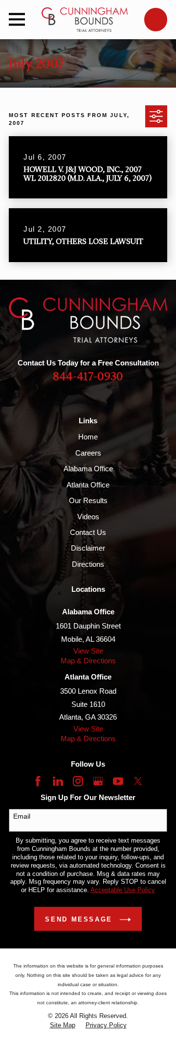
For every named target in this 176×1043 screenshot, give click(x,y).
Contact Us (88, 532)
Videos (88, 516)
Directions (88, 564)
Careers (88, 453)
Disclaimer (88, 548)
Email (21, 816)
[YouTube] (118, 781)
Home (88, 437)
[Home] (85, 19)
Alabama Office (88, 468)
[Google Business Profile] (98, 781)
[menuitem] (62, 1025)
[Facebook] (38, 781)
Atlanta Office (88, 485)
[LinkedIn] (58, 781)
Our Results (88, 500)
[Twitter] (138, 781)
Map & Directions (88, 660)
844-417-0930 (88, 377)
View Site (88, 651)
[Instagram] (78, 781)
